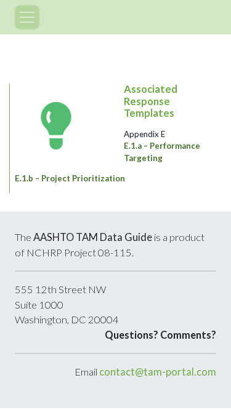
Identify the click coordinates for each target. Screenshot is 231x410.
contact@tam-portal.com (157, 372)
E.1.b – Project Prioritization (70, 178)
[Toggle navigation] (27, 17)
